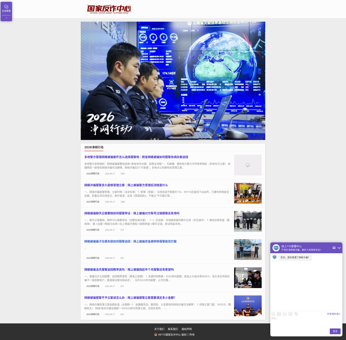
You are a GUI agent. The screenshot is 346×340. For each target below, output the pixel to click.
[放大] (334, 248)
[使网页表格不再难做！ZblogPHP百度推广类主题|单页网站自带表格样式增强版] (173, 81)
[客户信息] (290, 314)
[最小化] (339, 248)
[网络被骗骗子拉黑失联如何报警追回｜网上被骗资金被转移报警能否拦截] (248, 249)
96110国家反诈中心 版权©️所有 (176, 334)
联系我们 (173, 328)
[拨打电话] (296, 314)
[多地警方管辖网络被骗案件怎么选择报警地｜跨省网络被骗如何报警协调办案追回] (248, 164)
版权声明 (187, 328)
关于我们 (159, 328)
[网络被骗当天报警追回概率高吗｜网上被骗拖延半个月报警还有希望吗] (248, 277)
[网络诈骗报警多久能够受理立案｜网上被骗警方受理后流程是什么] (248, 192)
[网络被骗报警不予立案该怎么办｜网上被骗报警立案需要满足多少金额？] (248, 305)
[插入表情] (273, 314)
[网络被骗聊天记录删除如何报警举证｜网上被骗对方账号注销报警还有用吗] (248, 221)
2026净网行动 (92, 173)
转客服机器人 (334, 314)
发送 (335, 331)
